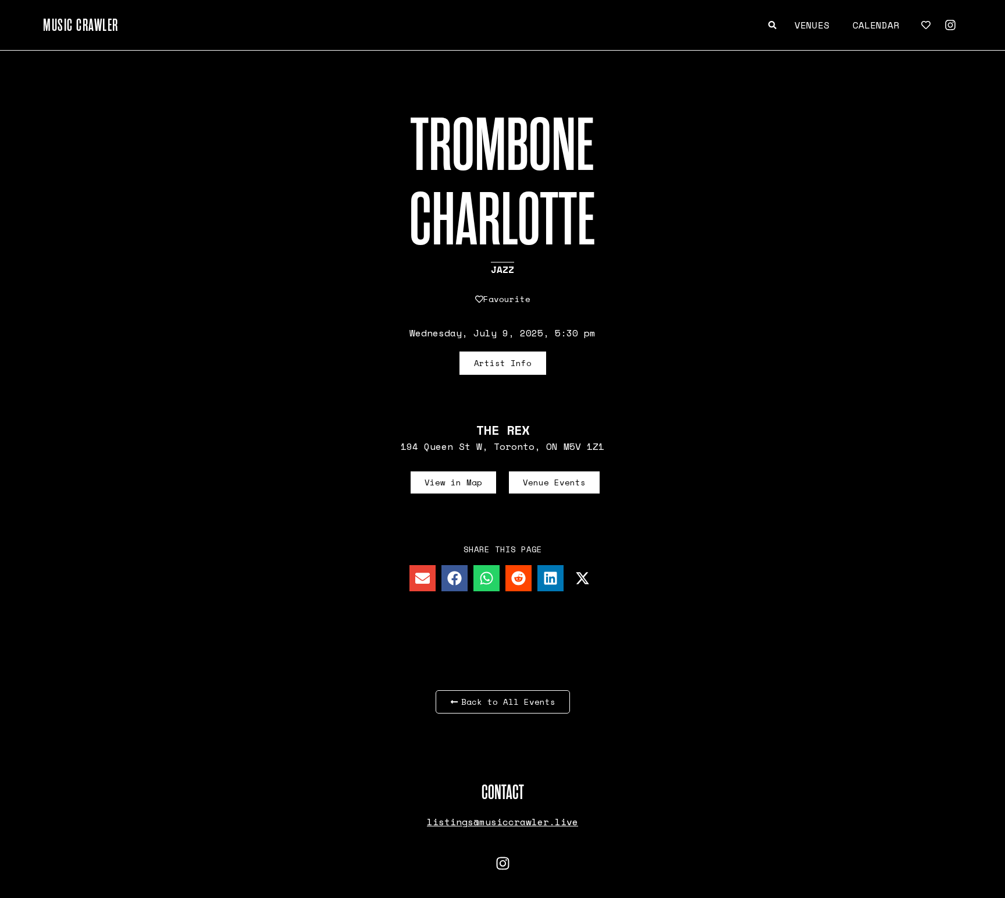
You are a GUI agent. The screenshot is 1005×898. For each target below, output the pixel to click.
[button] (422, 578)
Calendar (876, 25)
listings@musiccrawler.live (502, 822)
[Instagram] (950, 25)
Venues (811, 25)
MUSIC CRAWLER (81, 25)
